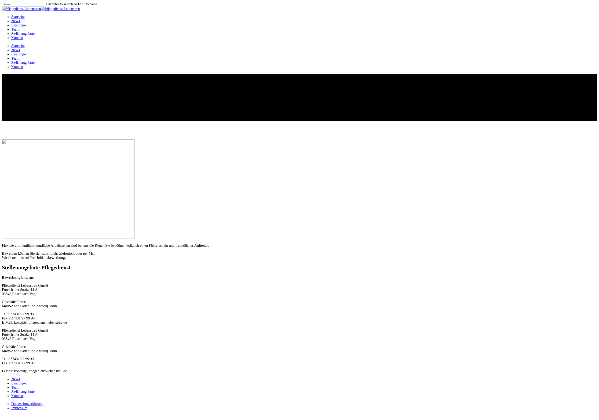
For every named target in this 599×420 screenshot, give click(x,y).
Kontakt (17, 38)
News (15, 21)
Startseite (18, 17)
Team (15, 29)
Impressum (19, 408)
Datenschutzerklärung (27, 404)
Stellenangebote (23, 34)
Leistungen (19, 25)
